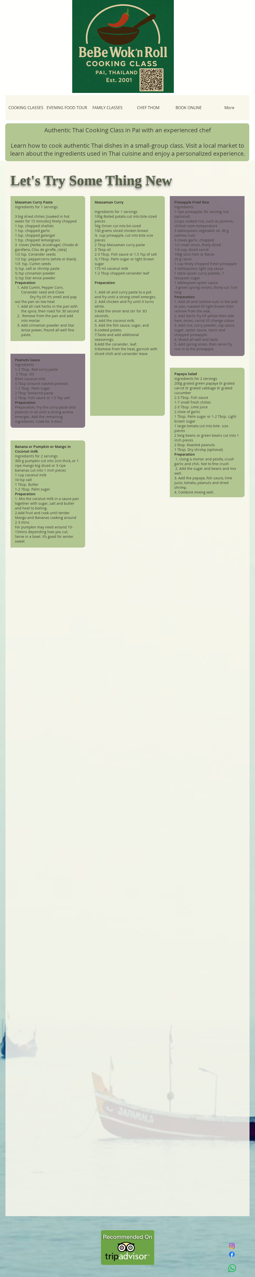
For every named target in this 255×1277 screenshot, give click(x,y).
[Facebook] (232, 1254)
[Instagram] (232, 1246)
